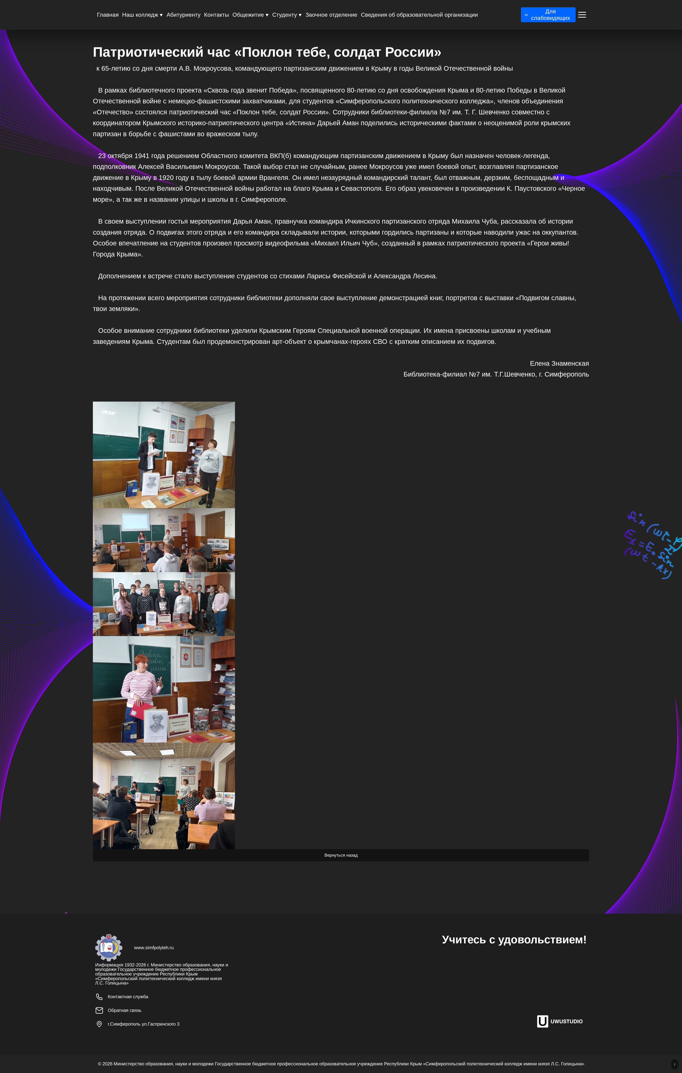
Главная (108, 15)
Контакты (216, 15)
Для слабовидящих (550, 14)
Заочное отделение (331, 15)
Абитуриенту (184, 15)
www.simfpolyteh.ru (154, 947)
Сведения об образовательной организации (419, 15)
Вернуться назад (341, 855)
